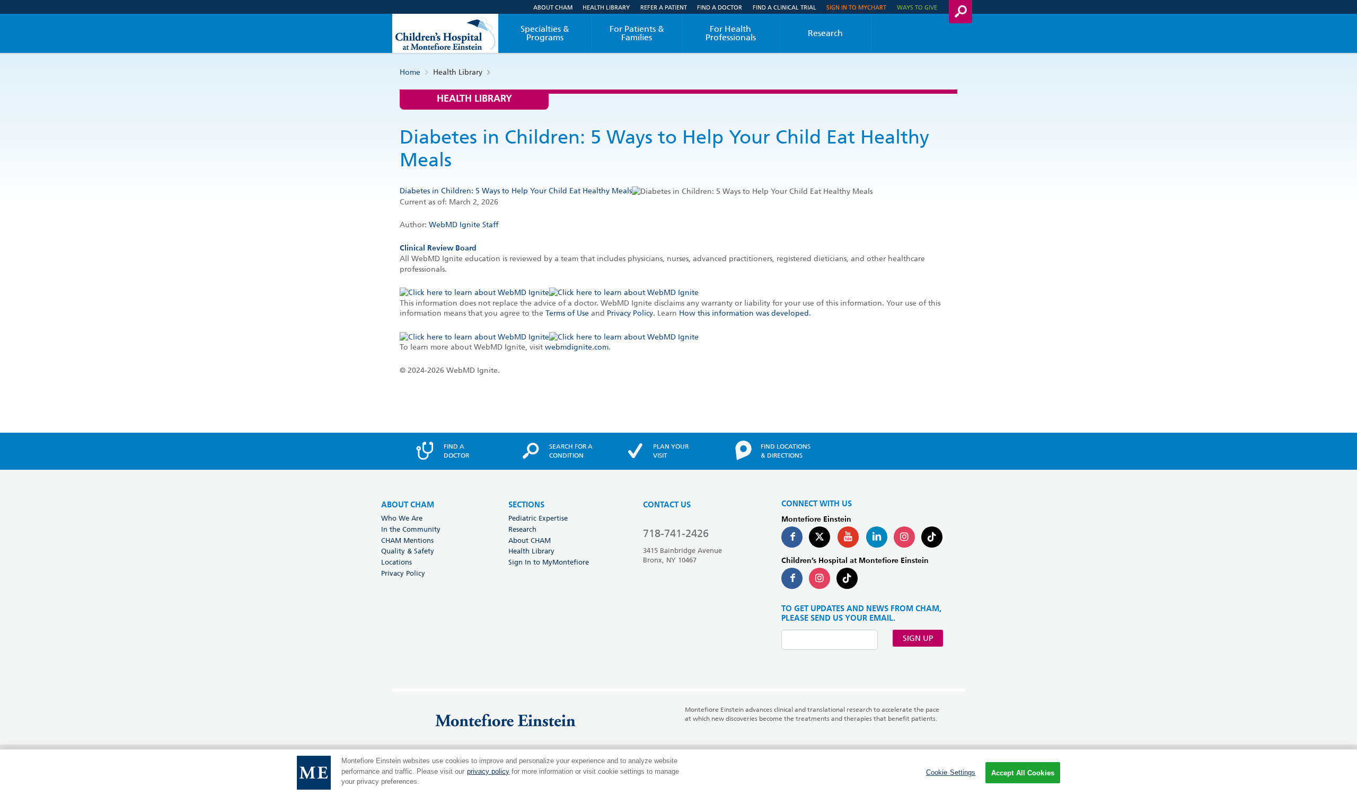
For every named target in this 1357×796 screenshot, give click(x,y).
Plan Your (671, 450)
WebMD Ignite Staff (463, 224)
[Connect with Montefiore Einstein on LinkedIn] (876, 537)
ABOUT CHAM (407, 505)
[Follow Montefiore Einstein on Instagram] (904, 537)
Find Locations (785, 450)
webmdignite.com (577, 347)
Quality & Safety (407, 551)
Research (825, 33)
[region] (678, 772)
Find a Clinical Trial (784, 7)
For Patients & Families (637, 33)
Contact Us (667, 505)
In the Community (410, 529)
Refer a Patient (663, 7)
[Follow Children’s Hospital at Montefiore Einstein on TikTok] (847, 578)
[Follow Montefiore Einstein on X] (819, 537)
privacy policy (488, 771)
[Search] (960, 11)
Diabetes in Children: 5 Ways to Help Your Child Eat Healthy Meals (516, 190)
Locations (396, 562)
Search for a (571, 450)
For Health (731, 33)
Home (410, 72)
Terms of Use (567, 313)
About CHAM (552, 7)
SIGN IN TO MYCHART (856, 7)
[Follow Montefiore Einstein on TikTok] (931, 537)
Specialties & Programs (545, 33)
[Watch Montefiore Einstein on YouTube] (848, 537)
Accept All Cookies (1022, 773)
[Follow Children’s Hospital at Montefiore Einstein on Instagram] (819, 578)
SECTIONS (526, 505)
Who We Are (401, 518)
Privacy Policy (630, 313)
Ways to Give (917, 7)
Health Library (606, 7)
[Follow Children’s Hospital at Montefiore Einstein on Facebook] (792, 578)
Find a (456, 450)
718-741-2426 (676, 533)
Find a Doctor (719, 7)
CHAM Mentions (407, 540)
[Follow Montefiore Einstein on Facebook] (792, 537)
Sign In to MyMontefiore (548, 562)
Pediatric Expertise (538, 518)
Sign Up (918, 638)
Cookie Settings (951, 772)
